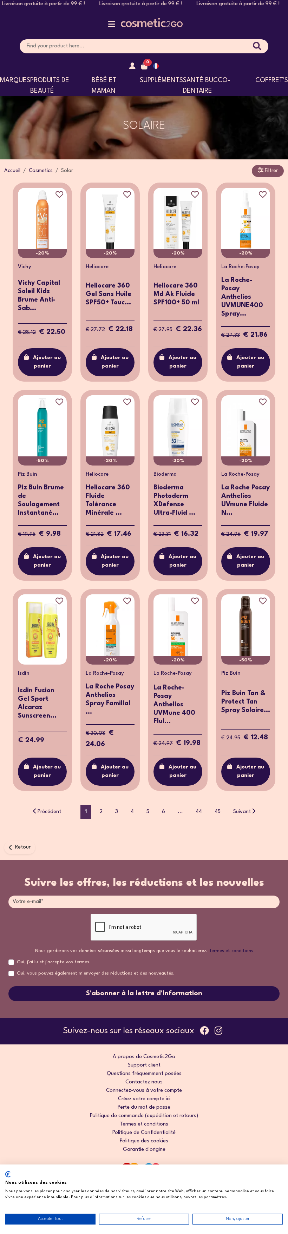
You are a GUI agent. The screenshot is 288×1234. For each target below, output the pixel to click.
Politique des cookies (144, 1141)
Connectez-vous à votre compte (144, 1090)
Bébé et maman (104, 85)
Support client (144, 1065)
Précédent (49, 811)
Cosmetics (41, 170)
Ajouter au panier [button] (47, 362)
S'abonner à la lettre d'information (144, 993)
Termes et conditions (231, 951)
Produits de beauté (49, 85)
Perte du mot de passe (144, 1107)
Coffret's (271, 80)
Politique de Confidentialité (144, 1132)
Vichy (24, 267)
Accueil (12, 170)
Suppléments (161, 80)
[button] (111, 25)
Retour (23, 847)
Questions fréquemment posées (144, 1073)
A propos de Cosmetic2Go (144, 1057)
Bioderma (165, 474)
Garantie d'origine (144, 1149)
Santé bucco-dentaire (206, 85)
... (180, 811)
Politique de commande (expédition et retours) (144, 1115)
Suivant (242, 811)
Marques (15, 80)
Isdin (24, 673)
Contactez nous (144, 1082)
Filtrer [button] (270, 170)
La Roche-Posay (240, 267)
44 (199, 811)
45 (218, 811)
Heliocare (97, 267)
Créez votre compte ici (144, 1099)
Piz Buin (27, 474)
